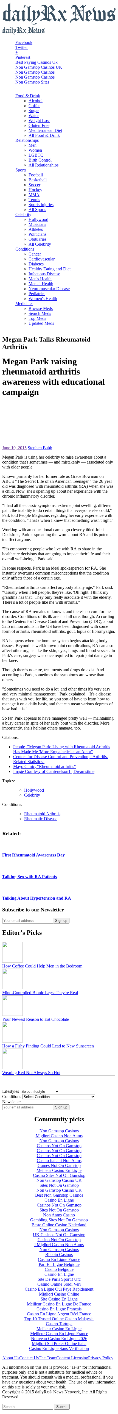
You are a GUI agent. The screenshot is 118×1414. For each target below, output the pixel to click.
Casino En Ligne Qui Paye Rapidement (59, 1289)
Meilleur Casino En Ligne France (59, 1333)
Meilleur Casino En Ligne (59, 1170)
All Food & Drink (44, 135)
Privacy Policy (100, 1357)
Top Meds (37, 318)
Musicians (37, 224)
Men (32, 145)
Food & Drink (27, 95)
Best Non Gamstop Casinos (59, 1195)
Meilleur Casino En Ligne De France (59, 1304)
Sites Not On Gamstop (59, 1185)
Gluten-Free (39, 125)
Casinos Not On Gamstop (59, 1145)
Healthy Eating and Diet (50, 269)
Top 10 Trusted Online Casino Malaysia (59, 1318)
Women (35, 150)
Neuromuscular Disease (49, 288)
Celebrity (23, 214)
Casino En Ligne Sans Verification (59, 1348)
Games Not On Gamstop (59, 1165)
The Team (47, 1357)
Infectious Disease (44, 273)
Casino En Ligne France (59, 1259)
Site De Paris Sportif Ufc (59, 1279)
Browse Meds (41, 308)
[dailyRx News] (59, 23)
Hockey (35, 189)
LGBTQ (36, 155)
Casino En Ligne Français (59, 1309)
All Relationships (43, 165)
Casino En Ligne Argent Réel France (59, 1314)
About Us (10, 1357)
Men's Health (40, 278)
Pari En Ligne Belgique (59, 1264)
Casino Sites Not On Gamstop (59, 1175)
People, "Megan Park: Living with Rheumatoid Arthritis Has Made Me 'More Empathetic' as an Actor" (61, 749)
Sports (20, 170)
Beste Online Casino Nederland (59, 1224)
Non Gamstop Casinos (35, 72)
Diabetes (36, 264)
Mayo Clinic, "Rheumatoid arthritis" (44, 766)
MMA (34, 194)
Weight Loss (39, 120)
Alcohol (36, 100)
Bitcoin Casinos (59, 1254)
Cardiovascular (42, 259)
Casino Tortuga (59, 1323)
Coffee (34, 105)
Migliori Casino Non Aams (59, 1135)
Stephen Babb (40, 447)
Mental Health (41, 283)
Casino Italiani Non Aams (59, 1160)
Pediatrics (37, 293)
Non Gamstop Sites (32, 82)
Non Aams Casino (59, 1215)
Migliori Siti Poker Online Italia (59, 1343)
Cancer (35, 254)
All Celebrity (40, 244)
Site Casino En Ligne (59, 1299)
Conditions (24, 249)
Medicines (24, 303)
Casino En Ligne (59, 1200)
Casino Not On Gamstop (59, 1239)
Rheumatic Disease (40, 818)
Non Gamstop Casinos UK (38, 67)
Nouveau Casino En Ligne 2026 (59, 1338)
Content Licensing (72, 1357)
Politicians (37, 234)
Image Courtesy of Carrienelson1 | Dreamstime (53, 771)
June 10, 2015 (14, 447)
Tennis (34, 199)
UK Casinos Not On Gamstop (59, 1234)
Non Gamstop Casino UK (59, 1180)
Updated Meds (41, 323)
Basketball (38, 180)
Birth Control (40, 160)
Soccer (34, 184)
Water (34, 115)
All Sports (37, 209)
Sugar (34, 110)
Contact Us (29, 1357)
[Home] (23, 33)
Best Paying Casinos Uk (36, 62)
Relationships (27, 140)
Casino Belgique (59, 1269)
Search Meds (40, 313)
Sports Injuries (41, 204)
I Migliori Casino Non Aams (59, 1244)
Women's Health (43, 298)
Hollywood (38, 219)
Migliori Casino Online (59, 1294)
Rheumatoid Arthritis (42, 813)
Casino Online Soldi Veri (59, 1284)
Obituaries (37, 239)
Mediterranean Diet (45, 130)
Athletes (36, 229)
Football (36, 175)
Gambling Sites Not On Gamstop (59, 1220)
